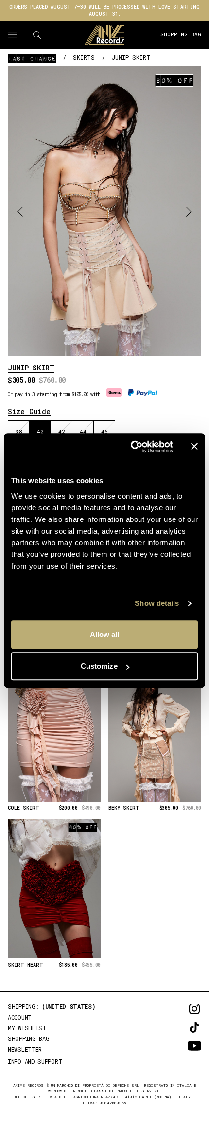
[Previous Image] (20, 211)
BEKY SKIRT (123, 808)
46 (104, 431)
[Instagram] (180, 1009)
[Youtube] (180, 1046)
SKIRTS (84, 57)
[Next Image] (188, 211)
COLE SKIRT (23, 808)
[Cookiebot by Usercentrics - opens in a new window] (131, 446)
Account (20, 1017)
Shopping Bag (180, 34)
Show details (157, 603)
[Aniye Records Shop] (104, 35)
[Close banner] (194, 446)
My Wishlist (27, 1028)
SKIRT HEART (25, 965)
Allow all (105, 634)
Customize (99, 666)
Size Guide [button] (29, 411)
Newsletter (25, 1049)
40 (40, 431)
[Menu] (12, 35)
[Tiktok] (180, 1027)
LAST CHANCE (32, 58)
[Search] (37, 35)
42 (61, 431)
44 (83, 431)
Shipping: (52, 1006)
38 (19, 431)
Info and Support (35, 1061)
